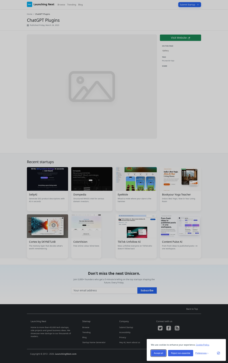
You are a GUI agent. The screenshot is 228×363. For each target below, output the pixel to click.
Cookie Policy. (202, 344)
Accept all (158, 353)
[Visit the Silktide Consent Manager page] (218, 353)
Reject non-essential (180, 353)
